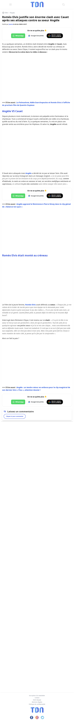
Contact (37, 698)
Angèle (28, 173)
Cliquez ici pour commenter (14, 416)
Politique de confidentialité (37, 704)
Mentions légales (37, 702)
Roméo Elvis (30, 304)
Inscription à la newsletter (37, 695)
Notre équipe (37, 700)
